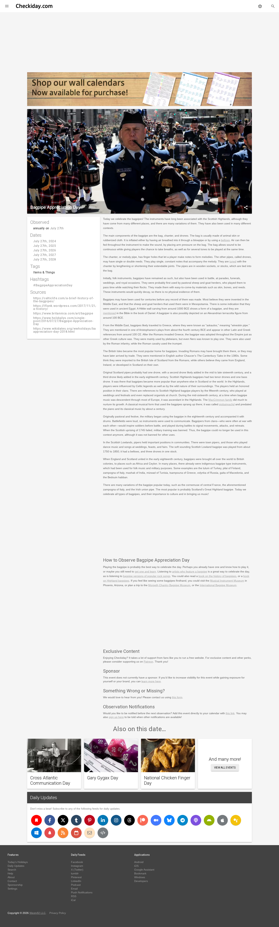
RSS (73, 896)
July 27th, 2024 (44, 241)
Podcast (76, 884)
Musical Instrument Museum (227, 580)
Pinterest (76, 877)
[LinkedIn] (103, 820)
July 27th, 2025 (44, 246)
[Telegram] (182, 820)
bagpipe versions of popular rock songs (146, 576)
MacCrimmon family (220, 399)
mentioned (109, 313)
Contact (12, 881)
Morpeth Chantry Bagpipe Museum (169, 585)
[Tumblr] (76, 820)
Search (12, 869)
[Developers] (103, 832)
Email (74, 888)
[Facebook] (49, 820)
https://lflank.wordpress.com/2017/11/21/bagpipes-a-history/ (72, 307)
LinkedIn (76, 881)
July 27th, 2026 (44, 250)
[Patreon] (142, 820)
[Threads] (129, 820)
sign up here (116, 717)
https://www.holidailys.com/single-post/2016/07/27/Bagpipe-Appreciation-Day (63, 321)
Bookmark (140, 873)
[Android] (209, 820)
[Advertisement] (139, 40)
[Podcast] (196, 820)
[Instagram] (116, 820)
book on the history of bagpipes (217, 576)
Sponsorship (15, 884)
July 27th (57, 228)
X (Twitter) (77, 869)
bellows (225, 240)
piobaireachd (227, 404)
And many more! (225, 759)
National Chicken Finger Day (167, 780)
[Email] (89, 832)
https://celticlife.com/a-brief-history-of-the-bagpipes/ (63, 299)
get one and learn (145, 571)
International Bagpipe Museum (218, 585)
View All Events (225, 767)
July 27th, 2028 (44, 259)
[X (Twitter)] (63, 820)
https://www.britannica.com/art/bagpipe (63, 313)
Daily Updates (43, 797)
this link (230, 713)
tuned (232, 261)
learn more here (151, 681)
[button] (6, 6)
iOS (136, 865)
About (11, 877)
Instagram (77, 865)
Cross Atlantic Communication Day (50, 780)
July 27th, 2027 (44, 255)
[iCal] (76, 832)
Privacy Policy (57, 912)
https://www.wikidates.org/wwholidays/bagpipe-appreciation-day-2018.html (69, 330)
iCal (73, 900)
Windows (139, 877)
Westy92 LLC (37, 912)
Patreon (148, 661)
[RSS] (63, 832)
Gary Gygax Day (102, 778)
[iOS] (222, 820)
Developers (141, 881)
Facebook (77, 862)
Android (138, 862)
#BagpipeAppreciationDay (53, 285)
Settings (12, 888)
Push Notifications (81, 892)
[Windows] (36, 832)
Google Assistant (144, 869)
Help (10, 873)
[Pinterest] (89, 820)
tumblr (75, 873)
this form (177, 697)
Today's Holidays (18, 862)
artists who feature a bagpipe (189, 571)
